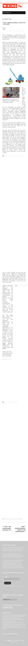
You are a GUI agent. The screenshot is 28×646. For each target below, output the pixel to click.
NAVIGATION (7, 12)
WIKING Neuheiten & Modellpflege (13, 519)
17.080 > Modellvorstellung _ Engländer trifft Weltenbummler (20, 529)
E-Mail (6, 577)
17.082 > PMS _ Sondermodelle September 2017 (7, 528)
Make (9, 640)
